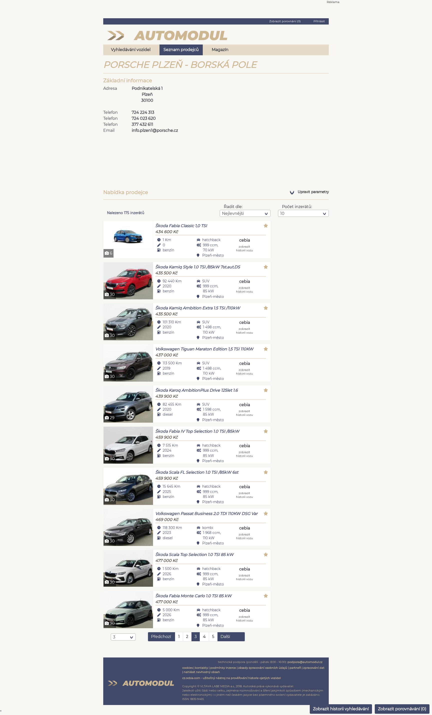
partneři (295, 667)
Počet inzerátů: (297, 206)
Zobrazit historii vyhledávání (341, 708)
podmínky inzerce (223, 667)
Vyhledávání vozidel (130, 49)
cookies (187, 667)
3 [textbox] (114, 637)
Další (225, 636)
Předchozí (161, 636)
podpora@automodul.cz (305, 662)
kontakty (201, 667)
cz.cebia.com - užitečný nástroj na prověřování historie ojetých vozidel (231, 678)
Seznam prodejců (181, 49)
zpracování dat (313, 667)
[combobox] (245, 213)
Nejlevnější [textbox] (233, 213)
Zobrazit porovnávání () (402, 708)
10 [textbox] (282, 213)
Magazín (220, 49)
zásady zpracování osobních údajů (262, 667)
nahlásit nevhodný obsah (202, 672)
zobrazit (244, 248)
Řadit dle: (233, 206)
